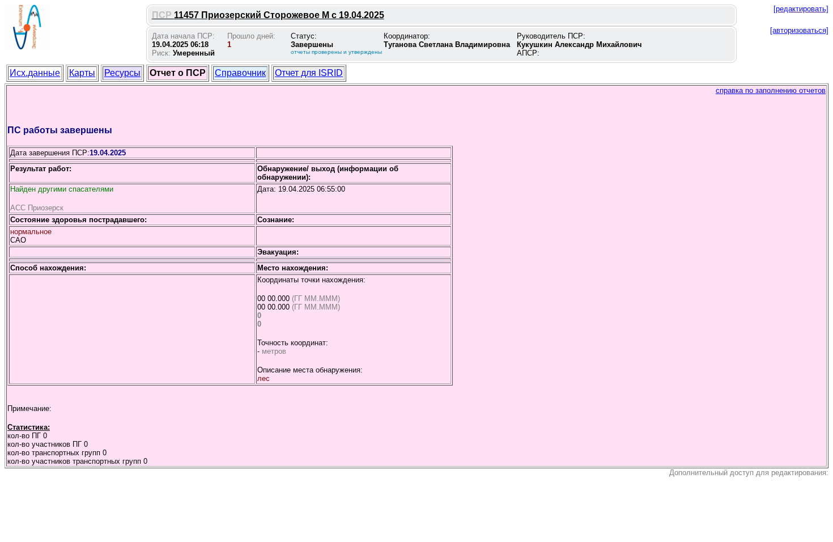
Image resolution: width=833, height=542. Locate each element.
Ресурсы (122, 73)
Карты (82, 73)
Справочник (240, 73)
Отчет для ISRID (309, 73)
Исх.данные (35, 73)
